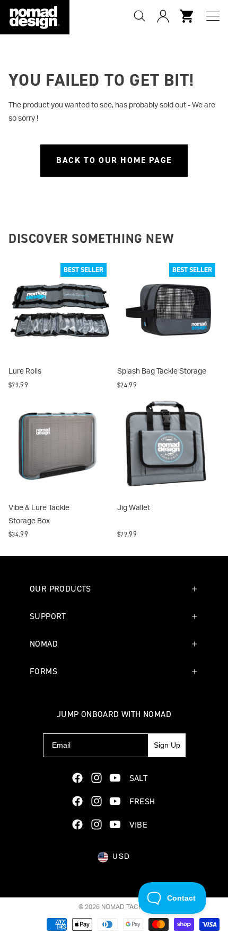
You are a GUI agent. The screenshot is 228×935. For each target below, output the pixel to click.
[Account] (162, 16)
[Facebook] (77, 777)
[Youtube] (115, 777)
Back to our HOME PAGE (114, 160)
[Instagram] (96, 777)
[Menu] (213, 16)
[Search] (139, 16)
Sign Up (167, 745)
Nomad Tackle (125, 907)
